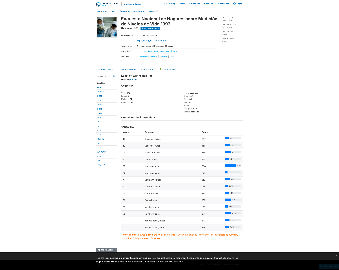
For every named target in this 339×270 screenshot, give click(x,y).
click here (179, 261)
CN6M (99, 96)
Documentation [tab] (148, 69)
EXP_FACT (101, 165)
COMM (99, 113)
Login (239, 4)
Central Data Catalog (111, 11)
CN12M (99, 104)
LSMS (123, 11)
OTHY (99, 160)
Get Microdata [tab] (168, 69)
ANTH (99, 87)
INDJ (98, 143)
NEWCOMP (101, 152)
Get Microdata (151, 28)
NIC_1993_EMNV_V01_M (137, 11)
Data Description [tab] (128, 70)
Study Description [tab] (106, 69)
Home (98, 11)
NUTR (99, 156)
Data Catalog (169, 4)
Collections (194, 4)
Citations (208, 4)
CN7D (99, 100)
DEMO (99, 117)
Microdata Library (133, 4)
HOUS (99, 135)
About (182, 4)
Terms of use (223, 4)
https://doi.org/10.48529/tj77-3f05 (152, 41)
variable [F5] (153, 11)
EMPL (99, 126)
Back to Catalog (107, 250)
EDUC (99, 122)
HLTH (99, 130)
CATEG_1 (100, 92)
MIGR (99, 148)
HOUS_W (100, 139)
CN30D (99, 109)
